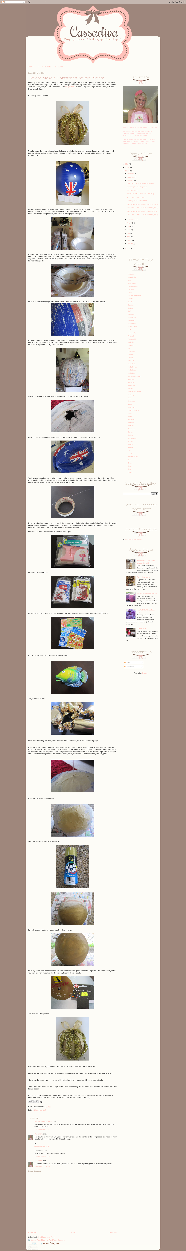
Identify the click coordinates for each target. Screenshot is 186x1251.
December (131, 173)
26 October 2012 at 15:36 (41, 1129)
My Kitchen (131, 385)
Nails (129, 398)
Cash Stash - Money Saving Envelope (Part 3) (142, 211)
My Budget (131, 373)
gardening (131, 342)
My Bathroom (132, 367)
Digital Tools (132, 323)
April (128, 237)
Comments (130, 667)
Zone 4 (130, 469)
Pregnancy (131, 419)
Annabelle (131, 274)
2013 (127, 167)
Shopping (131, 444)
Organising (131, 407)
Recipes (130, 435)
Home (31, 67)
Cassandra (38, 1134)
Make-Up (131, 361)
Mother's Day (132, 364)
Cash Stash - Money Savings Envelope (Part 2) (142, 215)
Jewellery (131, 354)
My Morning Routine (134, 392)
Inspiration (131, 351)
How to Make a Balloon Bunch (147, 593)
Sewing (130, 441)
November (131, 177)
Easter (130, 330)
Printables (131, 426)
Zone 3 (130, 466)
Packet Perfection (133, 410)
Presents (131, 423)
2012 (127, 171)
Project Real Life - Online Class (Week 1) (140, 194)
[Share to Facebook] (37, 1101)
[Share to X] (34, 1101)
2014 (127, 164)
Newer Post (32, 1232)
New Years (131, 401)
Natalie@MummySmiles (43, 1122)
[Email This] (29, 1101)
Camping (131, 289)
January (130, 243)
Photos (130, 416)
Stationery (131, 447)
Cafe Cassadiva (133, 286)
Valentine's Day (133, 457)
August (129, 223)
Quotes (130, 432)
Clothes (130, 308)
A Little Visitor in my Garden (136, 197)
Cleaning (130, 305)
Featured (59, 67)
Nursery (130, 404)
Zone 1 (130, 460)
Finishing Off (132, 339)
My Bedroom (132, 370)
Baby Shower (132, 283)
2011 (127, 248)
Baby (129, 280)
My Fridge (131, 379)
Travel (130, 453)
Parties (130, 413)
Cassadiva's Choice (134, 296)
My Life (130, 388)
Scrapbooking (132, 438)
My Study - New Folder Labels (137, 200)
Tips (129, 450)
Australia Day (132, 277)
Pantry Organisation (143, 577)
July (128, 226)
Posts (128, 663)
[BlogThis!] (32, 1101)
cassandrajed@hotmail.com (134, 539)
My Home (131, 382)
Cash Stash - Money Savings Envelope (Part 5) (142, 204)
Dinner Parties (132, 326)
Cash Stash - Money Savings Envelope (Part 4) (142, 208)
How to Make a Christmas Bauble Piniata (140, 183)
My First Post (141, 629)
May (128, 233)
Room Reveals (44, 67)
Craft (44, 1110)
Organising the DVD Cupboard (137, 187)
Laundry (130, 357)
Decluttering (132, 317)
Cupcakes (131, 314)
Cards (130, 292)
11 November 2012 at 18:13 (42, 1156)
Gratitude (131, 345)
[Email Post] (40, 1102)
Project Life (131, 429)
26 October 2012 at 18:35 (41, 1146)
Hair (129, 348)
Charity (130, 299)
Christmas (38, 1110)
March (129, 240)
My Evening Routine (134, 376)
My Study (131, 395)
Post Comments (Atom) (46, 1237)
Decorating (131, 320)
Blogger (144, 673)
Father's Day (132, 333)
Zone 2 (130, 463)
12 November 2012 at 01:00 (42, 1166)
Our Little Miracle (132, 190)
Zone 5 (130, 472)
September (131, 219)
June (129, 230)
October (130, 180)
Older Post (113, 1232)
